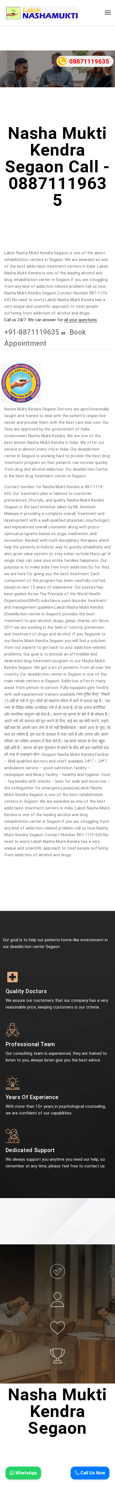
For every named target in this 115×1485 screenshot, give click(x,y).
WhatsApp (25, 1473)
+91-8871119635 (32, 332)
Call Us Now (92, 1473)
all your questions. (81, 319)
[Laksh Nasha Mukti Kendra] (41, 12)
